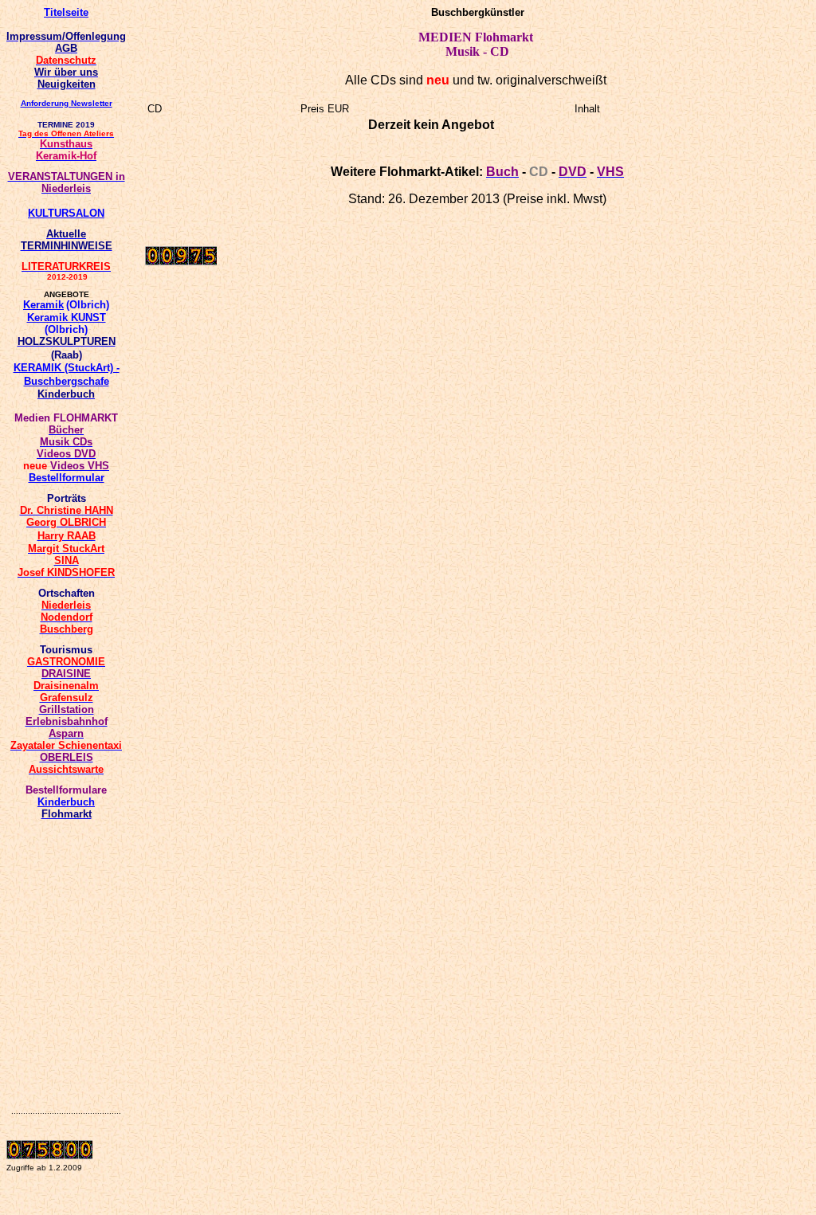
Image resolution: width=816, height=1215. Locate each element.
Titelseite (66, 12)
